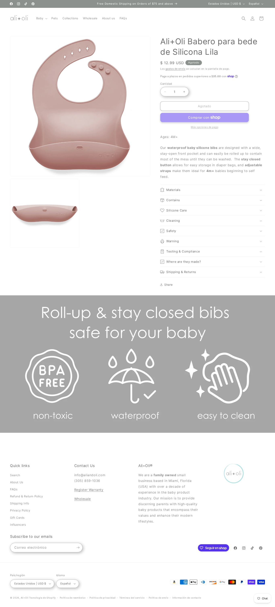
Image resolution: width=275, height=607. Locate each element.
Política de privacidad (102, 597)
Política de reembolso (73, 597)
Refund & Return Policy (26, 496)
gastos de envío (175, 68)
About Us (16, 482)
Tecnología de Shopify (42, 597)
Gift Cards (17, 517)
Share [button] (168, 284)
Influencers (18, 524)
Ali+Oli (25, 597)
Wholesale (82, 499)
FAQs (13, 489)
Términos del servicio (132, 597)
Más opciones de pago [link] (204, 127)
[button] (41, 18)
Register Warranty (88, 490)
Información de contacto (186, 597)
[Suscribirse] (77, 547)
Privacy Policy (20, 510)
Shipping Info (19, 503)
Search (15, 475)
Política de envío (159, 597)
